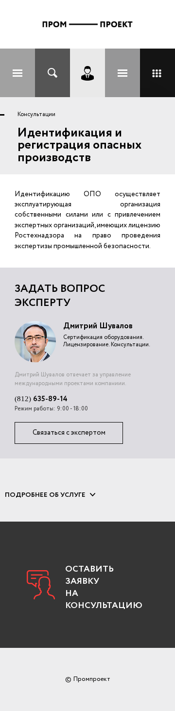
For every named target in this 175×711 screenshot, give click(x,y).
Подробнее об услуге (45, 495)
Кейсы (157, 73)
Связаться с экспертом (69, 432)
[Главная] (87, 24)
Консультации (36, 114)
